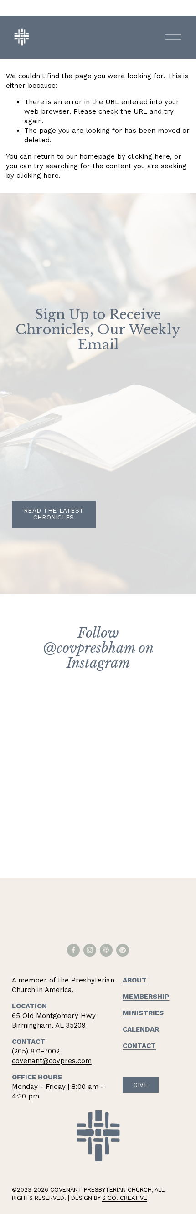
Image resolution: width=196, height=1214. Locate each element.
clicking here (149, 156)
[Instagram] (89, 950)
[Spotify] (122, 950)
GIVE (140, 1085)
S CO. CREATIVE (124, 1197)
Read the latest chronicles (53, 514)
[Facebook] (73, 950)
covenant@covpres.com (52, 1061)
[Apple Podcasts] (106, 950)
